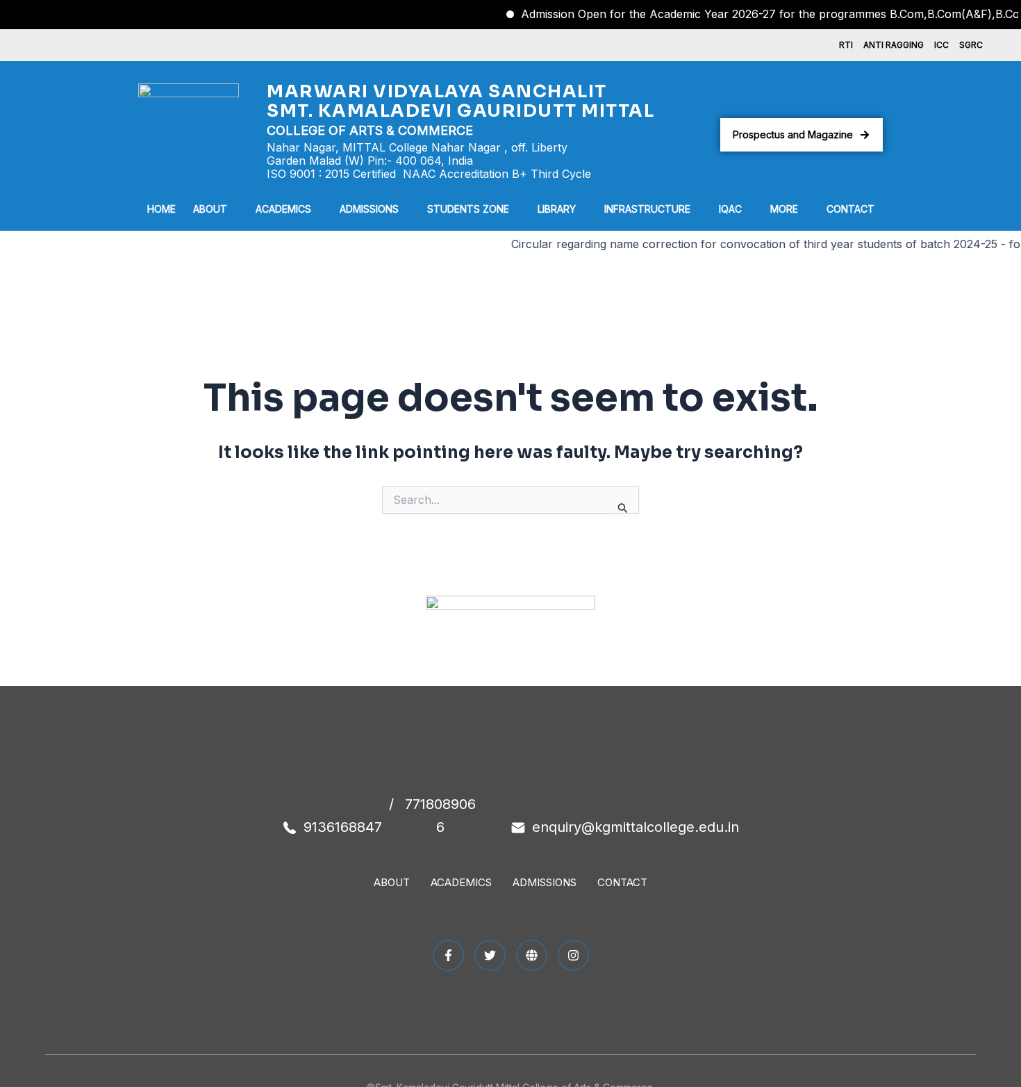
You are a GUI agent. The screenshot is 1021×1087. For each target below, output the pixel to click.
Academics (283, 209)
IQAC (730, 209)
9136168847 (343, 827)
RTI (846, 45)
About (210, 209)
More (784, 209)
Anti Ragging (893, 45)
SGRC (971, 45)
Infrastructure (647, 209)
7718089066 (440, 815)
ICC (941, 45)
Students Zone (468, 209)
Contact (850, 209)
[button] (216, 209)
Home (161, 209)
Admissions (369, 209)
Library (557, 209)
